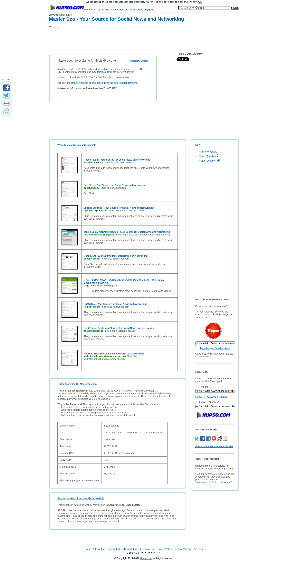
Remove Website (183, 549)
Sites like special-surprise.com (126, 210)
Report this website (139, 61)
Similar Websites (208, 151)
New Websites (131, 549)
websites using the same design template (115, 83)
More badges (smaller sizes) (215, 348)
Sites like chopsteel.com (115, 258)
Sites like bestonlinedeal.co (120, 331)
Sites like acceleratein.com (120, 162)
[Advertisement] (120, 40)
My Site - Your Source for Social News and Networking (114, 353)
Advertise (199, 549)
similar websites (79, 83)
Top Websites (115, 549)
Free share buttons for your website (214, 446)
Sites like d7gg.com (107, 285)
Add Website (99, 549)
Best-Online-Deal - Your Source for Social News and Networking (119, 328)
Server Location (208, 160)
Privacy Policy (164, 549)
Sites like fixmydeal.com (115, 306)
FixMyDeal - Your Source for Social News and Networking (115, 304)
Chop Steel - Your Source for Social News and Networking (116, 256)
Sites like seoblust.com (114, 188)
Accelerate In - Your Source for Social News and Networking (117, 159)
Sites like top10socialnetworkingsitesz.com (147, 234)
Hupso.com (146, 558)
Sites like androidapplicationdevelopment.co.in (110, 357)
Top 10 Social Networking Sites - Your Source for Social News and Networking (127, 232)
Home (88, 549)
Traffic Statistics (207, 156)
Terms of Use (148, 549)
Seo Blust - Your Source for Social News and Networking (115, 185)
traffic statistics (104, 72)
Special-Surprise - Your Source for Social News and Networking (119, 208)
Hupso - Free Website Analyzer (211, 396)
